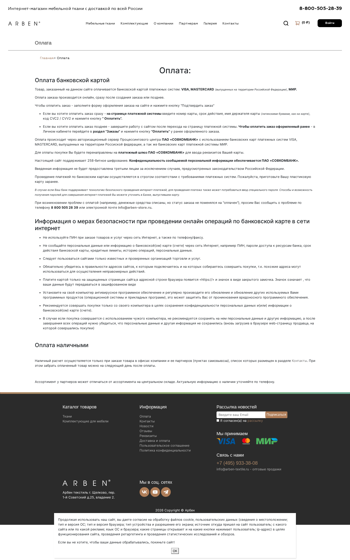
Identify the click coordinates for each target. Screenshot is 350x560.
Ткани (67, 416)
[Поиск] (286, 23)
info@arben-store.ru (134, 207)
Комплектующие (134, 23)
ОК (175, 551)
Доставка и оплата (155, 441)
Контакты (230, 23)
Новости (147, 426)
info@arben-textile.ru (233, 469)
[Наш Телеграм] (166, 492)
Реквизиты (148, 436)
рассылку (255, 421)
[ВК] (144, 492)
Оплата (145, 416)
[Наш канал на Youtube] (155, 492)
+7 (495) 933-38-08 (237, 463)
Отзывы (146, 431)
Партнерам (188, 23)
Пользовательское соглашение (164, 445)
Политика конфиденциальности (165, 450)
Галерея (210, 23)
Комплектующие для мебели (86, 421)
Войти (329, 23)
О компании (163, 23)
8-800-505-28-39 (320, 8)
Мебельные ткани (100, 23)
